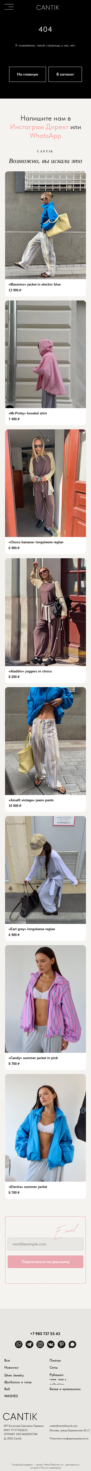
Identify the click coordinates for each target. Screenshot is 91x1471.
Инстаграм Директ (39, 763)
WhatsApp (45, 772)
